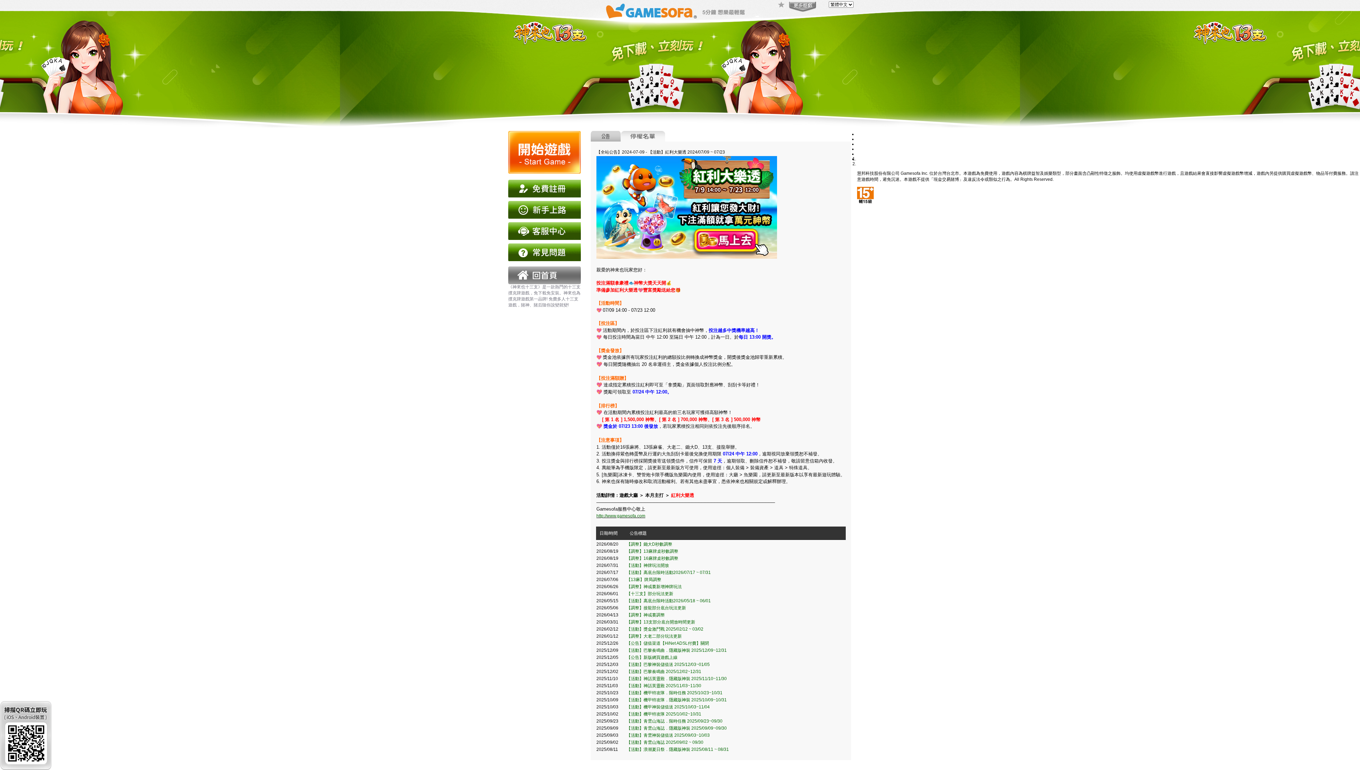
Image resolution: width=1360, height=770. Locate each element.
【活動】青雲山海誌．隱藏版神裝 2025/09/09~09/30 (677, 728)
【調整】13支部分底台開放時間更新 (661, 622)
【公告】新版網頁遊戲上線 (652, 657)
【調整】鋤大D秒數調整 (649, 544)
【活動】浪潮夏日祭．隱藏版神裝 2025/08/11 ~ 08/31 (678, 749)
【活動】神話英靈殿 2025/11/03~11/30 (664, 685)
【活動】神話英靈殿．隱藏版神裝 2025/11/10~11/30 (677, 678)
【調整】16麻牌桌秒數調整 (652, 558)
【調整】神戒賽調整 (646, 615)
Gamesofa (651, 11)
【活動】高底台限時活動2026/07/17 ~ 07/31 (669, 572)
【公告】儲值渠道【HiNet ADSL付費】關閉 (668, 643)
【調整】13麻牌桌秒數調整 (652, 551)
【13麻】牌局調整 (644, 579)
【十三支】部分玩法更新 (650, 593)
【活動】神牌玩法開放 (648, 565)
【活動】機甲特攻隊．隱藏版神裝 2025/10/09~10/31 (677, 699)
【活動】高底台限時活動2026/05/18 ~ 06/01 (669, 600)
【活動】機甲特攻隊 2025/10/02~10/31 (664, 714)
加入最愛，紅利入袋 (781, 5)
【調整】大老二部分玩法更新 (654, 636)
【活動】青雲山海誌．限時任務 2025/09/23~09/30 (674, 721)
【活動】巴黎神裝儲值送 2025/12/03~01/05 (668, 664)
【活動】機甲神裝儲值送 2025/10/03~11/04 (668, 707)
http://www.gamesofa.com (620, 515)
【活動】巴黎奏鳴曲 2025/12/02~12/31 (664, 671)
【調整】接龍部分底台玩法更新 (656, 607)
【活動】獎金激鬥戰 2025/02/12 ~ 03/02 (665, 629)
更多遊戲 (802, 7)
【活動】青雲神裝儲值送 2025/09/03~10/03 (668, 735)
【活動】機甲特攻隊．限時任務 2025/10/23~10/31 (674, 692)
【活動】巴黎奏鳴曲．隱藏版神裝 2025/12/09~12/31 (677, 650)
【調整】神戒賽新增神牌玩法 (654, 586)
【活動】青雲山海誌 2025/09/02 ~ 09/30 (665, 742)
